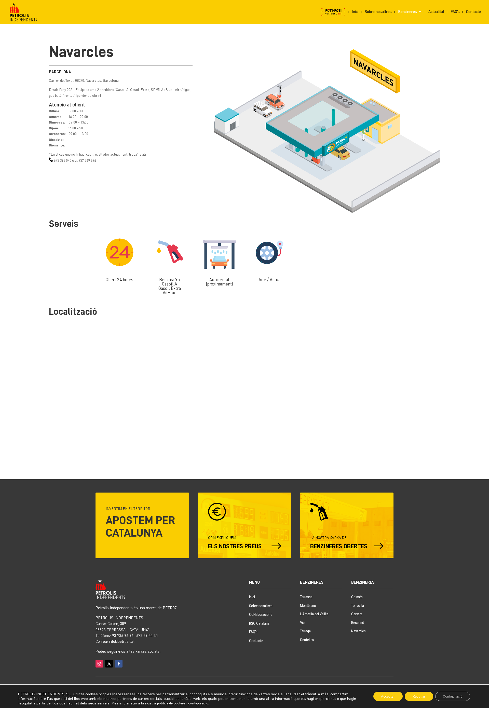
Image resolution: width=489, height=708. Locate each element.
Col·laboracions (260, 614)
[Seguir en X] (109, 664)
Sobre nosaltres (378, 12)
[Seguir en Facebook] (119, 664)
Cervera (356, 614)
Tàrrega (305, 631)
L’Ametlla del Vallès (314, 614)
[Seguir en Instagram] (99, 664)
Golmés (357, 597)
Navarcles (358, 631)
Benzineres (407, 12)
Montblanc (308, 605)
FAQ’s (455, 12)
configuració (198, 703)
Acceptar (388, 696)
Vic (302, 622)
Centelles (307, 639)
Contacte (473, 12)
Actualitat (436, 12)
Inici (355, 12)
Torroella (357, 605)
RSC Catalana (259, 623)
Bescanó (357, 622)
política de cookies (171, 703)
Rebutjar (419, 696)
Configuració (453, 696)
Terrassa (306, 597)
